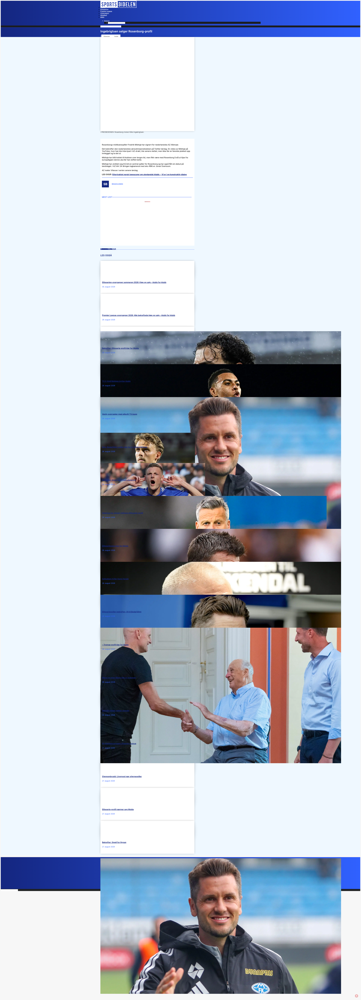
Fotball (102, 7)
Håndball (103, 15)
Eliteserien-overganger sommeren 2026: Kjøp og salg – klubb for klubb (134, 282)
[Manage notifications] (356, 995)
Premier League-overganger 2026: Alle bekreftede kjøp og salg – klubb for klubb (138, 315)
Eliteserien (104, 9)
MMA (102, 17)
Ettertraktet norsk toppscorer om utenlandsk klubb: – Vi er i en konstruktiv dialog (149, 174)
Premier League (106, 11)
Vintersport (104, 13)
